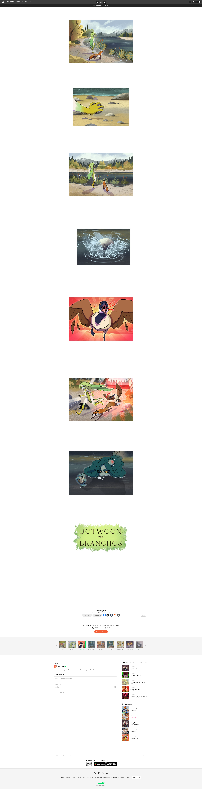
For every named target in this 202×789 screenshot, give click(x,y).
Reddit (115, 615)
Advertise (90, 777)
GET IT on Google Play (100, 764)
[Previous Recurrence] (56, 645)
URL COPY (199, 2)
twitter (103, 773)
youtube (107, 773)
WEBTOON (3, 2)
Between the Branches (13, 2)
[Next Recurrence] (146, 645)
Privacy (84, 777)
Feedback (68, 777)
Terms (79, 777)
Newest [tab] (62, 692)
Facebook (193, 2)
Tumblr (111, 615)
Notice (55, 755)
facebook (94, 773)
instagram (99, 773)
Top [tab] (56, 692)
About (62, 777)
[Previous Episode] (98, 2)
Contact (128, 777)
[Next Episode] (104, 2)
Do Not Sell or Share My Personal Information (107, 777)
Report (143, 615)
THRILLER (143, 662)
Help (74, 777)
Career (122, 777)
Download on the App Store (111, 764)
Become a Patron (101, 632)
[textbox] (85, 680)
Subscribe (190, 2)
